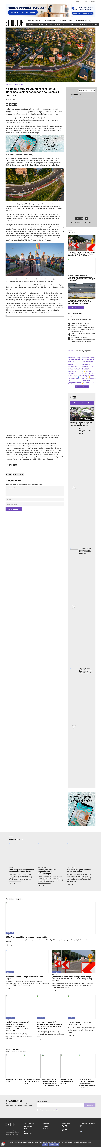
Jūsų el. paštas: (42, 1101)
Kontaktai (46, 1129)
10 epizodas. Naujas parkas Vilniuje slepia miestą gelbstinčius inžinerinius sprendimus (86, 671)
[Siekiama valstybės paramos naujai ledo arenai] (79, 854)
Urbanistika (28, 1134)
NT (25, 1131)
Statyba (27, 1129)
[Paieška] (90, 21)
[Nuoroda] (15, 23)
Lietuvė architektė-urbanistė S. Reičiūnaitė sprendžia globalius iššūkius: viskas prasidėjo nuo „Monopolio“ (83, 339)
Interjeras (28, 1126)
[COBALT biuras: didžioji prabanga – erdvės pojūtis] (50, 918)
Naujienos (71, 1017)
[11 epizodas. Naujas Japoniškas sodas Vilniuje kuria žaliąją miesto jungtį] (74, 607)
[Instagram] (63, 1130)
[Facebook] (7, 104)
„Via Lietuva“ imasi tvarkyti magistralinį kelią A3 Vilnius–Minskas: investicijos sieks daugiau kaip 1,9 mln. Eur (81, 254)
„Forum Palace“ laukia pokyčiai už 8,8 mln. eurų (81, 1023)
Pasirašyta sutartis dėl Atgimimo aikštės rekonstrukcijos (47, 872)
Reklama (45, 1126)
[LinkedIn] (66, 1126)
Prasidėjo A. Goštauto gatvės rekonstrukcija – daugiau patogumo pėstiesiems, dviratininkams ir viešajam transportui (81, 278)
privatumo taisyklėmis (52, 1110)
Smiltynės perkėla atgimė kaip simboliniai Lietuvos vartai (80, 324)
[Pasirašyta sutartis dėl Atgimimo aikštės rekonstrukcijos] (50, 854)
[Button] (86, 218)
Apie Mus (46, 1123)
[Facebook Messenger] (13, 104)
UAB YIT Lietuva (18, 474)
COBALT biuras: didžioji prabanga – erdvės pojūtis (26, 937)
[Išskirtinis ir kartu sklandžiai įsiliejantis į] (88, 363)
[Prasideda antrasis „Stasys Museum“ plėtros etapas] (27, 961)
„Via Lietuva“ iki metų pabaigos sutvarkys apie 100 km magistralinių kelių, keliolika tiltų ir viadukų (80, 301)
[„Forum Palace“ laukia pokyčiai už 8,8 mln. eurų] (81, 1007)
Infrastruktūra (73, 233)
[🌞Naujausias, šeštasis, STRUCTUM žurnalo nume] (88, 377)
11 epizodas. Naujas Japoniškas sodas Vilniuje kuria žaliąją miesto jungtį (85, 551)
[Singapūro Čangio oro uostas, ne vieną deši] (74, 363)
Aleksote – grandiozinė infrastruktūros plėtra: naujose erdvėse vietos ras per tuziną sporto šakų (82, 329)
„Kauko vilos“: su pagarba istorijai (81, 319)
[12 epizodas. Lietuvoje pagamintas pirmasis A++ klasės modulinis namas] (74, 487)
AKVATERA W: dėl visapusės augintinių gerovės (83, 334)
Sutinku (45, 1144)
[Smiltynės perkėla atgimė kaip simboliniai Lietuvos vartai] (21, 854)
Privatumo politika (54, 1144)
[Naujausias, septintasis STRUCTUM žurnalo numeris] (74, 377)
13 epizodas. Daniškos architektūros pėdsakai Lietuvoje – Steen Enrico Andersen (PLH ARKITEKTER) (81, 424)
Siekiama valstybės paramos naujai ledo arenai (79, 871)
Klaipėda (8, 474)
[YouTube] (66, 1129)
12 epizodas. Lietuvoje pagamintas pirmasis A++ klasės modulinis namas (85, 431)
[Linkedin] (10, 104)
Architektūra (10, 932)
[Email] (15, 104)
